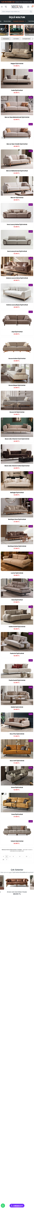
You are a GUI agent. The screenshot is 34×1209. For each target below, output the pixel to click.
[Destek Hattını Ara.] (6, 7)
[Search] (31, 11)
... (16, 856)
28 (3, 859)
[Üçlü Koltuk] (16, 30)
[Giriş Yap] (28, 7)
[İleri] (6, 859)
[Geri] (3, 856)
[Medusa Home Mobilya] (17, 6)
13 (26, 856)
